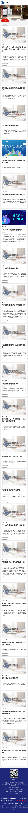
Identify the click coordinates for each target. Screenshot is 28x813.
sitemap (11, 803)
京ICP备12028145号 (10, 800)
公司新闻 (14, 20)
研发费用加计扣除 (6, 807)
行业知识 (5, 24)
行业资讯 (23, 20)
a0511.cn (21, 803)
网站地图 (6, 803)
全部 (5, 20)
